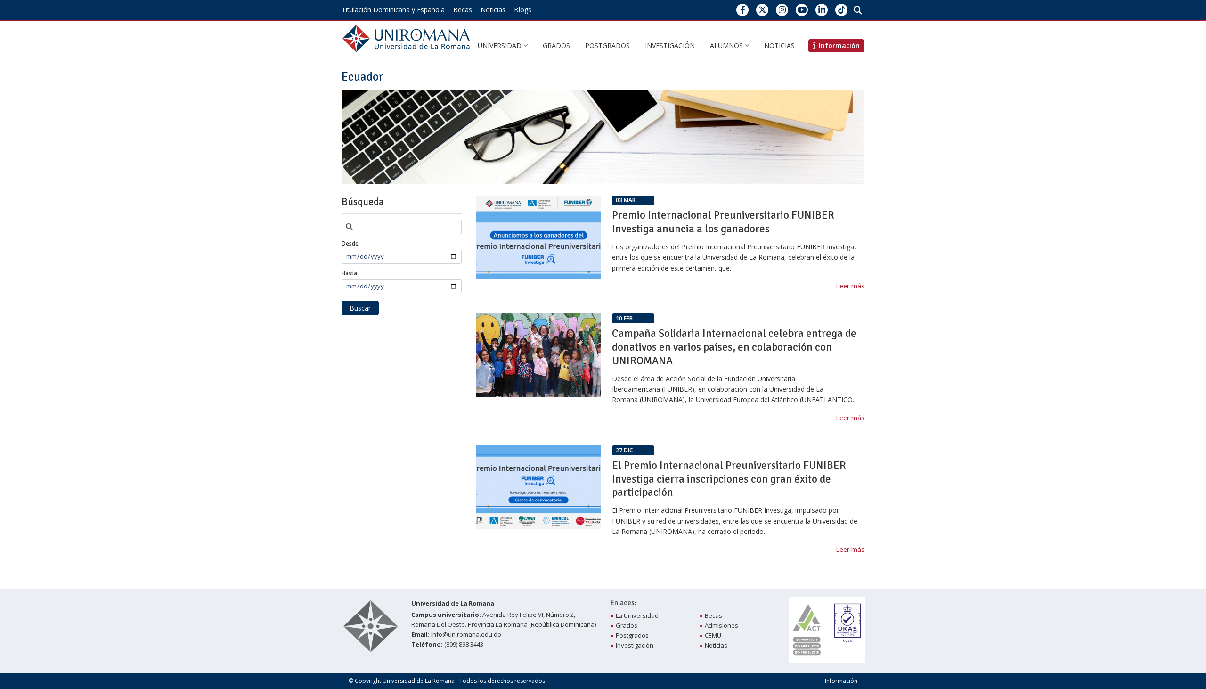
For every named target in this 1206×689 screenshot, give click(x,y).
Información (841, 681)
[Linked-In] (821, 9)
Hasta (349, 273)
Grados (556, 45)
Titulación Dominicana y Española (393, 9)
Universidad (500, 45)
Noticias (493, 9)
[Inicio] (408, 37)
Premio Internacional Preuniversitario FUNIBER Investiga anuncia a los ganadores (723, 222)
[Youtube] (802, 9)
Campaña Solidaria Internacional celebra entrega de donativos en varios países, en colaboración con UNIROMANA (734, 347)
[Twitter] (762, 9)
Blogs (522, 9)
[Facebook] (742, 9)
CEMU (713, 635)
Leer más (850, 285)
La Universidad (637, 615)
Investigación (670, 45)
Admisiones (721, 625)
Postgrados (607, 45)
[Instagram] (782, 9)
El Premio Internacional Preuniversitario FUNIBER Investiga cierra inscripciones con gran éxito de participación (729, 479)
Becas (462, 9)
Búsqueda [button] (363, 202)
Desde (350, 243)
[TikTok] (841, 9)
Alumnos (727, 45)
